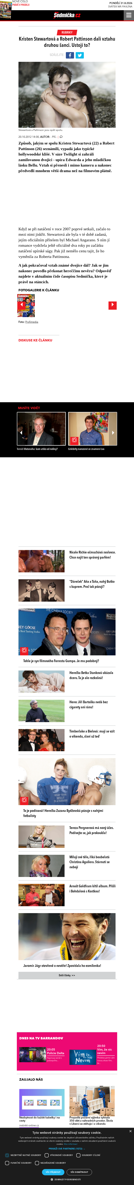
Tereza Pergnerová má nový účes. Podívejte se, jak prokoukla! (91, 830)
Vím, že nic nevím (104, 1050)
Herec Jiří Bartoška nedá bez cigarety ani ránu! (88, 704)
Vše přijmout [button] (53, 1172)
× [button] (130, 1131)
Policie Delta (55, 1051)
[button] (67, 1148)
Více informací (70, 1144)
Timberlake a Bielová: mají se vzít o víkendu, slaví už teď (92, 734)
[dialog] (67, 1156)
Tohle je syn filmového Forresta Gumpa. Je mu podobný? (61, 661)
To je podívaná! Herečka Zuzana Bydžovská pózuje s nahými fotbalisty (63, 813)
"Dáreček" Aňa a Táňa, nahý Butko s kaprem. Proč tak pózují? (92, 584)
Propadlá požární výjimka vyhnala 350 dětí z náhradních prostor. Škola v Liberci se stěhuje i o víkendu (91, 1120)
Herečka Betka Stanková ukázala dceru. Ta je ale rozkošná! (91, 675)
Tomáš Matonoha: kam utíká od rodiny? (37, 449)
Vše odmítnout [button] (79, 1172)
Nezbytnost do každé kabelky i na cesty (39, 1119)
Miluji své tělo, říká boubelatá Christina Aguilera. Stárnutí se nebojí (89, 862)
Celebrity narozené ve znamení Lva (86, 449)
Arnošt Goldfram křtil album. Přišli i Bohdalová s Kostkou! (92, 889)
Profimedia (31, 322)
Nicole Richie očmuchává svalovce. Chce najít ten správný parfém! (92, 555)
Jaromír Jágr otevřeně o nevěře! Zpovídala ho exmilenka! (62, 966)
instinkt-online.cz (29, 1125)
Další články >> (67, 975)
